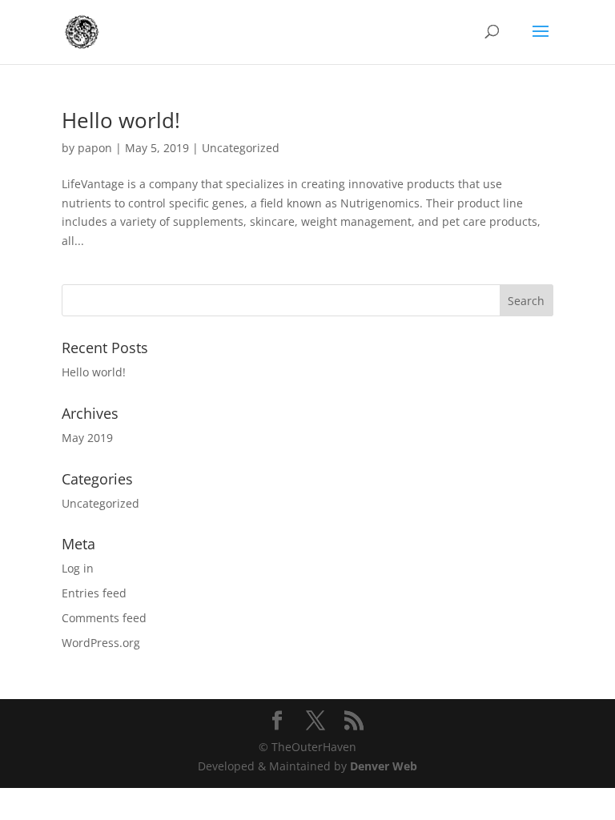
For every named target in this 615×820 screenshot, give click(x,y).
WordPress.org (101, 642)
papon (95, 147)
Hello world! (121, 120)
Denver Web (383, 766)
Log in (78, 568)
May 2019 (87, 437)
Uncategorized (240, 147)
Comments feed (104, 617)
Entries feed (94, 593)
